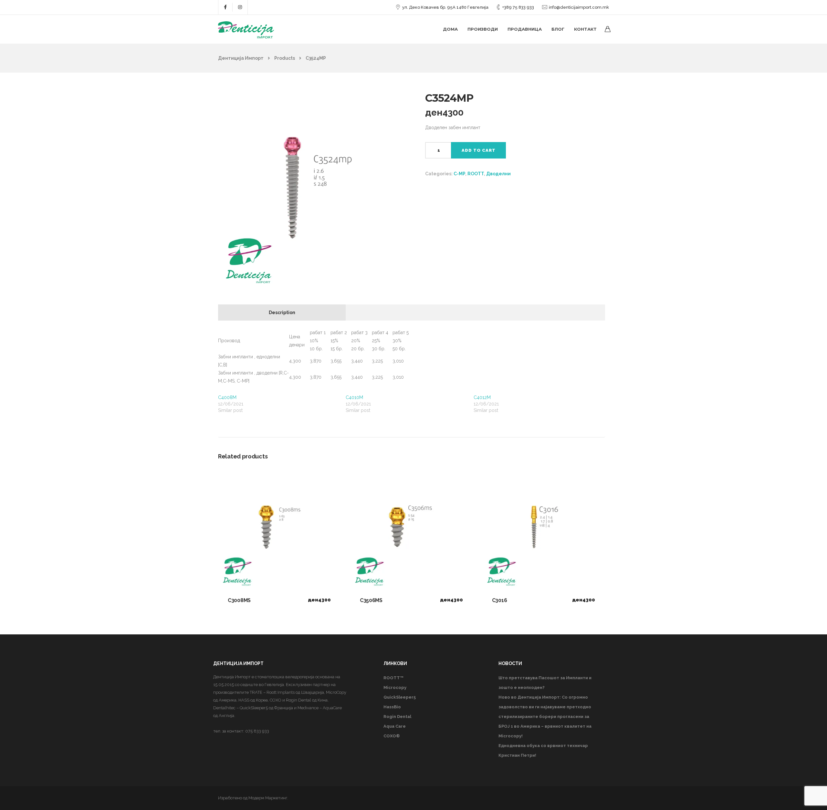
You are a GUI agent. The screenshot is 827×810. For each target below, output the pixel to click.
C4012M (482, 397)
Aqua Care (394, 726)
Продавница (525, 29)
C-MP (459, 173)
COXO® (391, 735)
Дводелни (498, 173)
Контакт (585, 29)
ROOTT (475, 173)
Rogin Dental (397, 716)
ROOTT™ (393, 677)
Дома (450, 29)
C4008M (227, 397)
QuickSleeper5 (399, 697)
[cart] (608, 30)
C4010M (354, 397)
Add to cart (479, 150)
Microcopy (394, 687)
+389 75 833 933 (518, 7)
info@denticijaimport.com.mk (579, 7)
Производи (482, 29)
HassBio (392, 706)
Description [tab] (282, 312)
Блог (557, 29)
